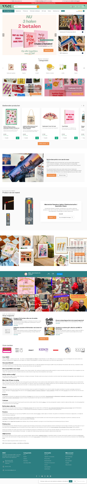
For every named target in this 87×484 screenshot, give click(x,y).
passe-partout (37, 436)
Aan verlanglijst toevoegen (65, 217)
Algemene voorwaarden (49, 456)
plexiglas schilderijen (31, 390)
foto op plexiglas (62, 427)
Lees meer (16, 325)
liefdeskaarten (57, 396)
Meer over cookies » (81, 481)
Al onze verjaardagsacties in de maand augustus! (70, 320)
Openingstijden (47, 466)
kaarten (29, 396)
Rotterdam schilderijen (35, 11)
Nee (75, 481)
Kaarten (25, 456)
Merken (49, 11)
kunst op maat (15, 390)
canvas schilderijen (50, 390)
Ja (70, 481)
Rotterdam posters (30, 417)
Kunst (24, 454)
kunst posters (10, 417)
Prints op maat (51, 175)
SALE (63, 11)
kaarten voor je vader (78, 396)
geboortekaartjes (15, 397)
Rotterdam (25, 460)
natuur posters (16, 417)
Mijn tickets (67, 458)
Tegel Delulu (65, 126)
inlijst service (80, 435)
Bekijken (51, 217)
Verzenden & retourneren (49, 462)
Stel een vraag (62, 175)
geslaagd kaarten (69, 396)
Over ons (46, 454)
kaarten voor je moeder (7, 397)
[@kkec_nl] (26, 274)
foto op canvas (69, 427)
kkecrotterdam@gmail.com (10, 470)
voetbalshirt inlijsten (43, 435)
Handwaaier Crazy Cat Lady (49, 126)
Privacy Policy (47, 458)
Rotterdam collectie (28, 408)
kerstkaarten (63, 396)
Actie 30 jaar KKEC (27, 462)
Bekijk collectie (42, 143)
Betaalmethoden (47, 460)
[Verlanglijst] (78, 6)
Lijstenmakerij (47, 469)
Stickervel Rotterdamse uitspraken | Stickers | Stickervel (11, 127)
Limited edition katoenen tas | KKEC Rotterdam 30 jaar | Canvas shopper (30, 127)
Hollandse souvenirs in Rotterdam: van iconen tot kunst (28, 328)
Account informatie (69, 454)
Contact (46, 464)
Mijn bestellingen (68, 456)
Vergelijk (6, 137)
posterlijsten (4, 419)
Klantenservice (56, 11)
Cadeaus (25, 458)
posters (38, 413)
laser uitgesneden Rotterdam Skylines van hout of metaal (60, 408)
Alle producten (68, 464)
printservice (13, 427)
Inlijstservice (18, 11)
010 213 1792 (8, 466)
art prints (65, 390)
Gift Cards (44, 11)
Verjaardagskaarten (50, 396)
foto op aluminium (54, 427)
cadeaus (44, 402)
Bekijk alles (42, 338)
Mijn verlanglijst (68, 460)
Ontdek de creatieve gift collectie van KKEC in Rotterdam (69, 328)
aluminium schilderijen (40, 390)
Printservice (25, 11)
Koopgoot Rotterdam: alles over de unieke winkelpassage (25, 319)
